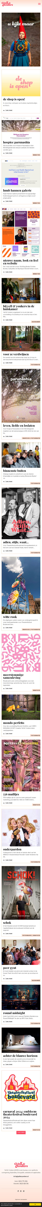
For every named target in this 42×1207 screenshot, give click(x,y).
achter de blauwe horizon (20, 1056)
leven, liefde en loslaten (19, 425)
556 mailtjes (11, 794)
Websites (36, 155)
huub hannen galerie (17, 190)
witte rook (10, 617)
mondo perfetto (13, 723)
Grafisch (26, 438)
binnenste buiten (14, 471)
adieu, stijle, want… (16, 542)
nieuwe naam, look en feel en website (20, 261)
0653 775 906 (22, 1181)
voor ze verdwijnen (16, 354)
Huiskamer (36, 322)
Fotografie (35, 365)
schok (7, 923)
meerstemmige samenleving (13, 676)
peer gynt (9, 968)
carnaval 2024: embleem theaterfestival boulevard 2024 (20, 1114)
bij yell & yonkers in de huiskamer (18, 307)
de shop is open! (14, 99)
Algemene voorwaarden (21, 1199)
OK (35, 1204)
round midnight (14, 1013)
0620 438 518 (24, 1183)
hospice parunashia (16, 142)
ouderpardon (12, 849)
